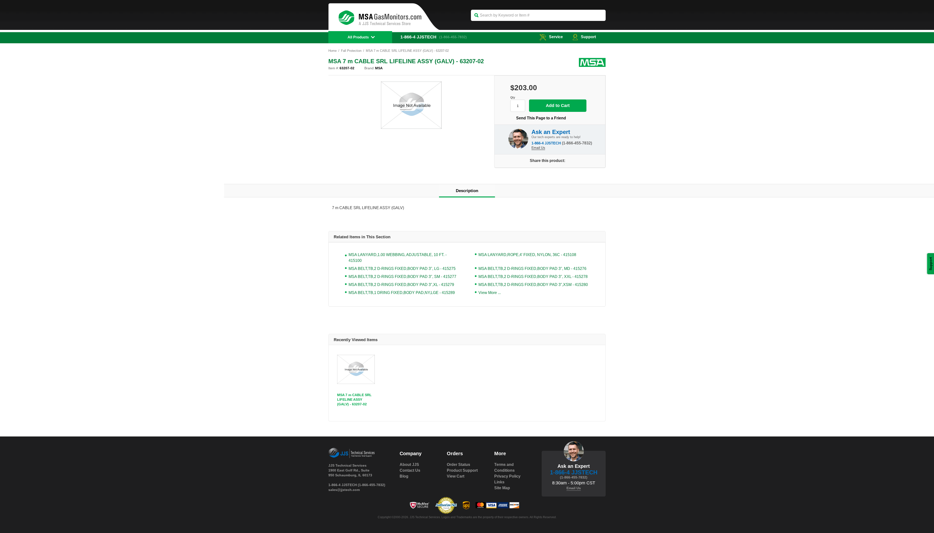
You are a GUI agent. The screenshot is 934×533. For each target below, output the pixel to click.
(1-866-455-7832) (453, 37)
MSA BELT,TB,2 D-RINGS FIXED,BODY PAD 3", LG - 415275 (402, 268)
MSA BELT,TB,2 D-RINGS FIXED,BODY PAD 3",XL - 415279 (401, 285)
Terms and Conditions (504, 467)
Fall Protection (351, 51)
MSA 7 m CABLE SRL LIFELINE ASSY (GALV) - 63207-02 (354, 399)
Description (467, 190)
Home (332, 51)
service (556, 37)
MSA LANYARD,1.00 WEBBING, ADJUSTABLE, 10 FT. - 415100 (398, 258)
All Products (358, 37)
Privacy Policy (507, 476)
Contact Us (410, 470)
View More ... (489, 293)
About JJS (409, 464)
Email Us (538, 148)
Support (588, 37)
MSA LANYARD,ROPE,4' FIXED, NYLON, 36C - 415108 (527, 255)
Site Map (502, 488)
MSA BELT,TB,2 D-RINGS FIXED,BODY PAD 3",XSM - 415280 (533, 285)
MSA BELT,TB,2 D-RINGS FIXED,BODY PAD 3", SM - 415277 (402, 277)
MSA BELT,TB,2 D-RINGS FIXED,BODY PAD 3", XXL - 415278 (533, 277)
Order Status (458, 464)
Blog (404, 476)
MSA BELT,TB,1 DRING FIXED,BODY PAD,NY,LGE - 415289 (402, 293)
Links (499, 482)
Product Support (462, 470)
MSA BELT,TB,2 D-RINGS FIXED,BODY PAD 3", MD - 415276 (532, 268)
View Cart (455, 476)
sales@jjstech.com (344, 490)
